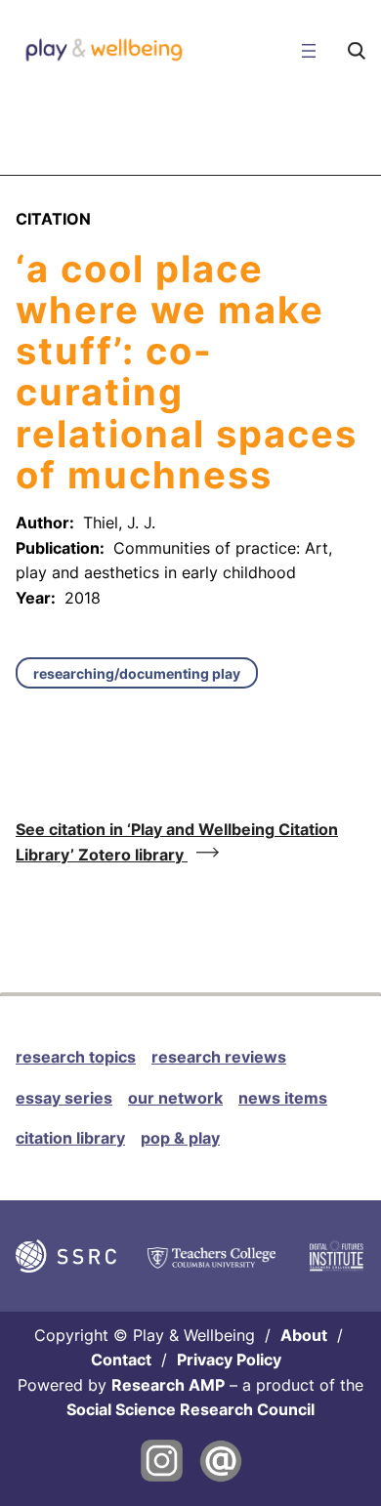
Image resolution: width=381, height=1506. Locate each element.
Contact (121, 1359)
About (303, 1335)
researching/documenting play (136, 673)
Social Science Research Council (190, 1409)
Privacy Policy (229, 1359)
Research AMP (168, 1385)
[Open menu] (308, 51)
